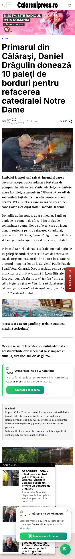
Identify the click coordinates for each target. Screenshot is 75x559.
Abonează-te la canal (27, 390)
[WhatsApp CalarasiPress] (65, 549)
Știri (5, 38)
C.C (14, 119)
